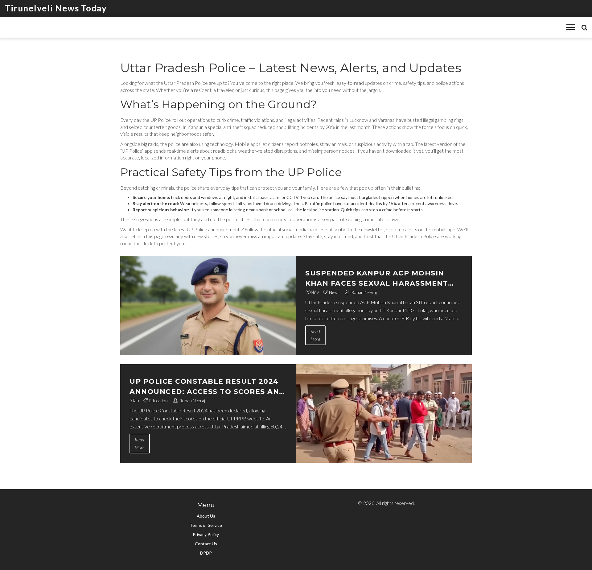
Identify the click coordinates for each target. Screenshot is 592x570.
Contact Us (206, 543)
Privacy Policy (206, 534)
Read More (315, 335)
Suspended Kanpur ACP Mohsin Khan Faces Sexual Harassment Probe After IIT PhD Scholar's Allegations (376, 278)
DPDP (206, 553)
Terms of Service (206, 525)
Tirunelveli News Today (56, 8)
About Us (206, 515)
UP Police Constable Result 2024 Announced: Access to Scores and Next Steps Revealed (207, 387)
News (334, 292)
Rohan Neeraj (364, 292)
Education (158, 400)
